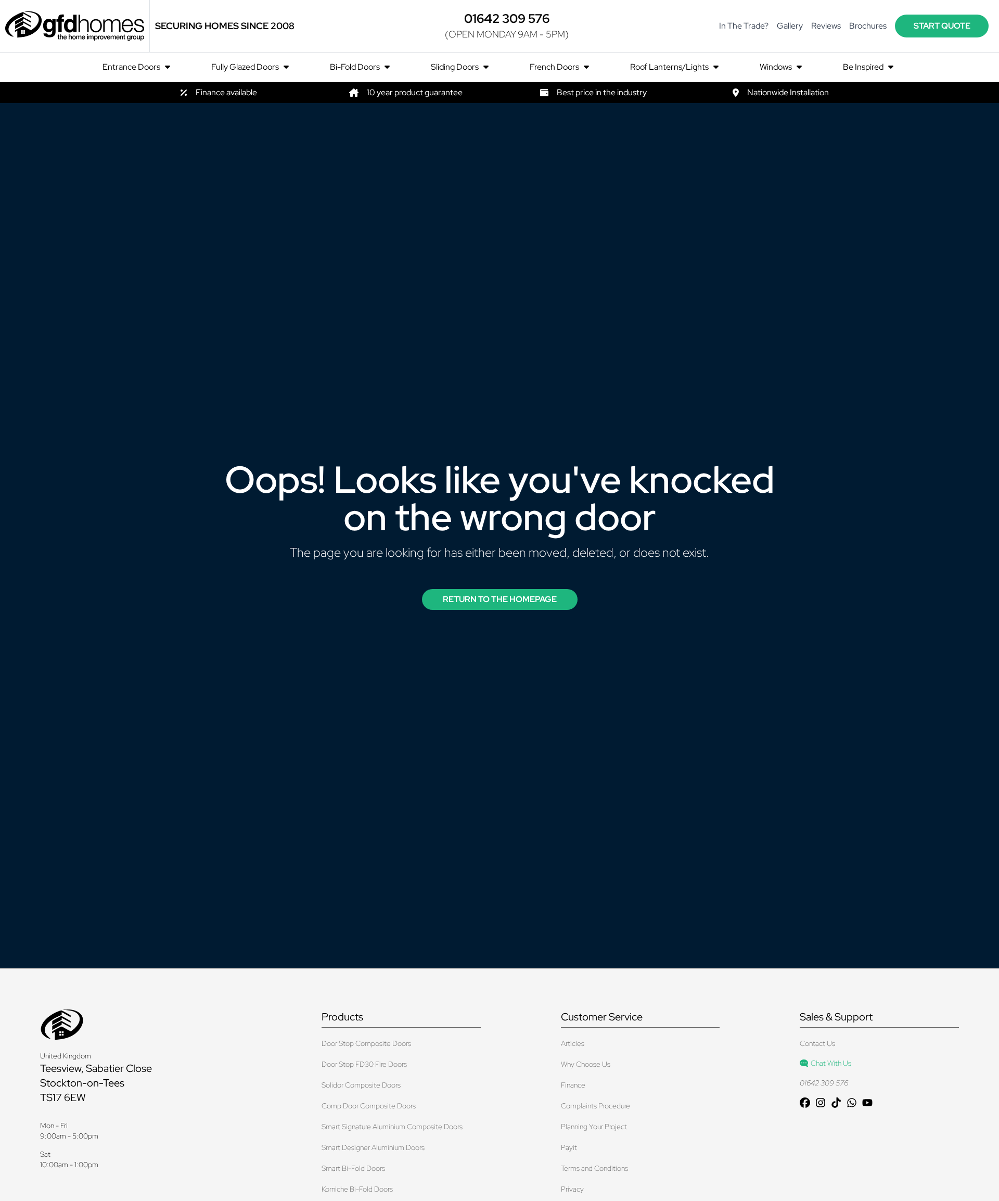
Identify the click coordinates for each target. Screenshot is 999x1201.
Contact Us (817, 1043)
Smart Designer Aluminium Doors (373, 1147)
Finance (573, 1085)
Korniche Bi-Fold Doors (357, 1189)
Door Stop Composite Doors (366, 1043)
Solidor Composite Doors (361, 1085)
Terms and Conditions (594, 1168)
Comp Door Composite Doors (369, 1105)
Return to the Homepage (500, 599)
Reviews (826, 25)
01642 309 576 (824, 1083)
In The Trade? (744, 25)
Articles (572, 1043)
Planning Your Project (594, 1126)
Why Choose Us (585, 1064)
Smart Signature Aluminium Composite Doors (392, 1126)
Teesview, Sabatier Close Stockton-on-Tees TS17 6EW (96, 1083)
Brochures (868, 25)
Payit (569, 1147)
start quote (942, 25)
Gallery (790, 25)
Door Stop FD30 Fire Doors (364, 1064)
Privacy (572, 1189)
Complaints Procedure (595, 1105)
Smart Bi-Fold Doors (353, 1168)
